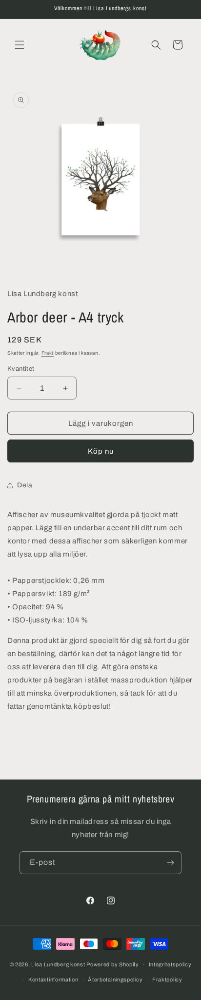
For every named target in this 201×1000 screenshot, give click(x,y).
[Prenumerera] (170, 862)
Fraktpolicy (167, 979)
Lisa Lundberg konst (58, 964)
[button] (19, 45)
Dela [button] (24, 485)
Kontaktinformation (53, 979)
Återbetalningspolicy (115, 979)
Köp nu (101, 451)
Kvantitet (21, 368)
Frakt (47, 353)
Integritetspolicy (170, 964)
